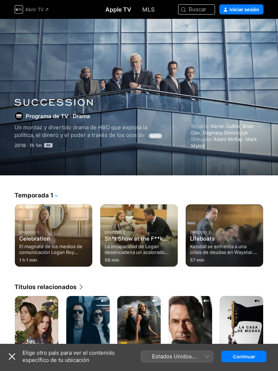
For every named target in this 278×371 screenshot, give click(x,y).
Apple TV (118, 9)
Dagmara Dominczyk (225, 133)
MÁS (155, 135)
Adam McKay (228, 139)
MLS (148, 9)
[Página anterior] (7, 234)
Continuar (244, 356)
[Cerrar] (12, 356)
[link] (49, 287)
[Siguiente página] (271, 234)
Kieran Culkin (225, 126)
